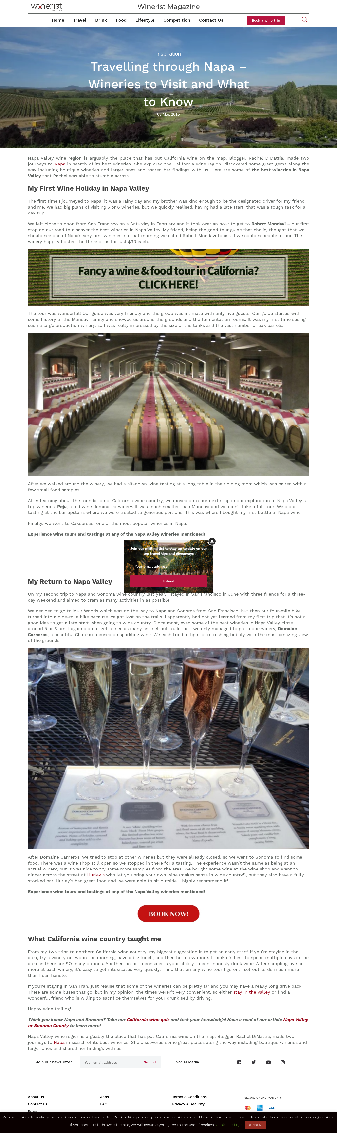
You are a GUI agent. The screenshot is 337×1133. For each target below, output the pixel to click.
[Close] (212, 541)
